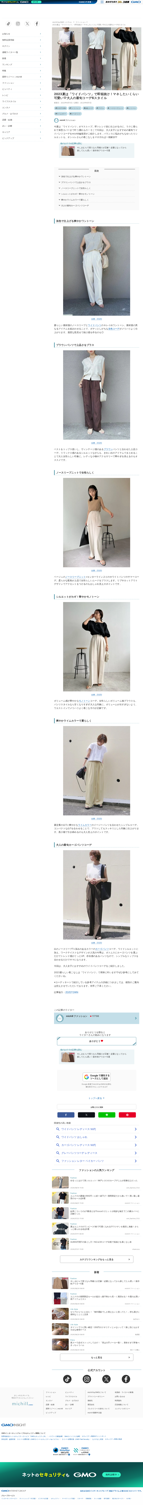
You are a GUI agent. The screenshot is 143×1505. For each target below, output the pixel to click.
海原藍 (137, 1334)
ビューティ (7, 89)
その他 (128, 1498)
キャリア (6, 132)
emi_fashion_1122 (133, 1188)
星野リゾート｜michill (12, 77)
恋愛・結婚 (7, 120)
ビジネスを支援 (43, 1498)
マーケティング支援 (68, 1498)
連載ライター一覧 (10, 52)
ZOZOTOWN (61, 108)
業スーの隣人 (135, 1350)
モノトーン (132, 108)
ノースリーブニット (116, 108)
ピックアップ (8, 138)
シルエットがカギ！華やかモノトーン (78, 194)
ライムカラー (61, 114)
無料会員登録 (8, 40)
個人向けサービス (117, 1498)
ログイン (6, 46)
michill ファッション (68, 120)
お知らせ (6, 34)
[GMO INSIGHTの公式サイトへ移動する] (13, 1425)
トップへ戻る (95, 1098)
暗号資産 (106, 1498)
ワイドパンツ (75, 108)
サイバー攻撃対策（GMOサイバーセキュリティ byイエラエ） (38, 1439)
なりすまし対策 (97, 1439)
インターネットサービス (9, 1498)
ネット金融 (97, 1498)
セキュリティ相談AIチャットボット (94, 1436)
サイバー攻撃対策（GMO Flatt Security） (76, 1439)
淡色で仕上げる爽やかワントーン (76, 176)
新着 (4, 58)
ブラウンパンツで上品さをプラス (76, 182)
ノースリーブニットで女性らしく (76, 188)
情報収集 (88, 1498)
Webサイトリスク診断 (72, 1436)
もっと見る (96, 1357)
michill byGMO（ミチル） (62, 22)
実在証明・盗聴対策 (8, 1439)
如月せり (136, 1319)
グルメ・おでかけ (10, 113)
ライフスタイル (9, 101)
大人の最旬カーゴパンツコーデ (75, 205)
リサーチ (80, 1498)
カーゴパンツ (75, 114)
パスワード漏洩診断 (56, 1436)
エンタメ (6, 107)
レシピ (5, 95)
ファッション (8, 83)
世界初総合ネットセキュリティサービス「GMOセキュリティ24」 (24, 1436)
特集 (4, 70)
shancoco (136, 1249)
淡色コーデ (89, 108)
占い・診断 (7, 126)
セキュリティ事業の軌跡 (113, 1439)
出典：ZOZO (96, 319)
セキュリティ (55, 1498)
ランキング (7, 64)
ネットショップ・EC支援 (27, 1498)
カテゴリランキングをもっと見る (97, 1259)
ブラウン (101, 108)
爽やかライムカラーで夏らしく (75, 200)
